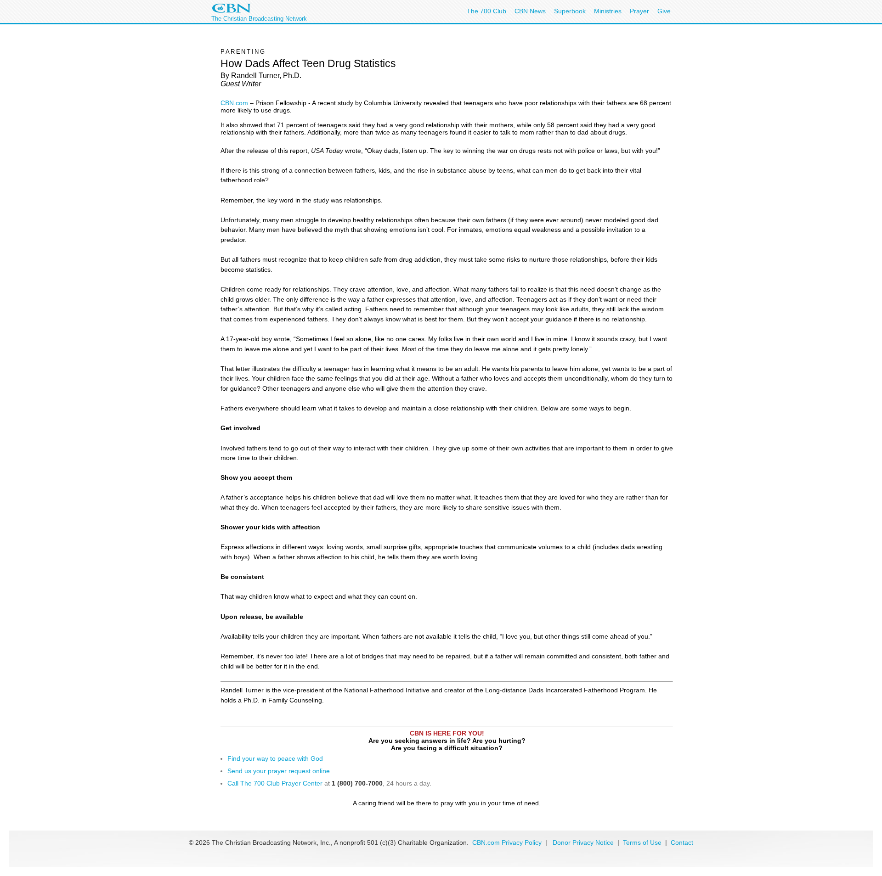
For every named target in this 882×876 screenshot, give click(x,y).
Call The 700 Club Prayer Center (274, 783)
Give (664, 11)
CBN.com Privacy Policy (507, 842)
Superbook (570, 11)
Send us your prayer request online (278, 771)
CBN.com (234, 103)
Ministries (608, 11)
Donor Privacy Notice (583, 842)
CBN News (530, 11)
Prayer (639, 11)
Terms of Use (643, 842)
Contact (682, 842)
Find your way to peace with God (275, 758)
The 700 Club (486, 11)
